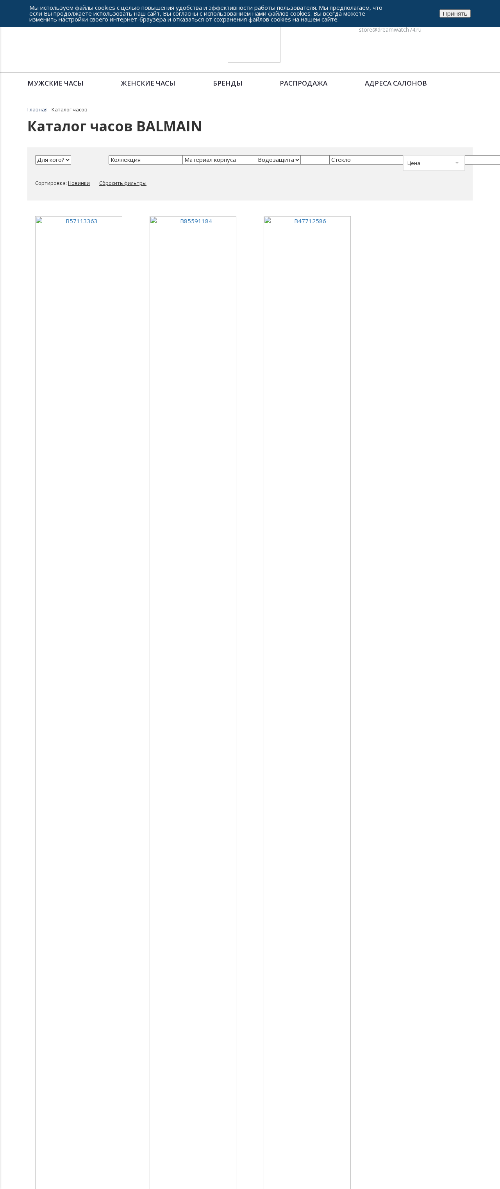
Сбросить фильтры (122, 182)
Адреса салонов (396, 83)
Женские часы (148, 83)
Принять (455, 13)
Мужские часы (55, 83)
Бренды (228, 83)
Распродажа (303, 83)
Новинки (79, 182)
